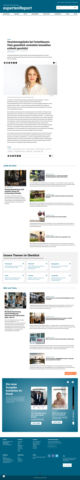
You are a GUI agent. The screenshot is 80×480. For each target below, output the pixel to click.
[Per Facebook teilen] (11, 63)
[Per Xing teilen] (14, 63)
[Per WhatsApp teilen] (9, 63)
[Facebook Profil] (53, 455)
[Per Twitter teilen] (16, 63)
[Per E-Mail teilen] (5, 63)
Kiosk (34, 458)
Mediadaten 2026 (52, 446)
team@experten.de (9, 459)
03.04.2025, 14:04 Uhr (17, 50)
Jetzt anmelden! (67, 465)
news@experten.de (6, 462)
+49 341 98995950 (7, 444)
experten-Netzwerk (6, 458)
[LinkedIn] (49, 455)
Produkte (9, 39)
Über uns (4, 457)
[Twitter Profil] (56, 455)
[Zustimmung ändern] (4, 476)
